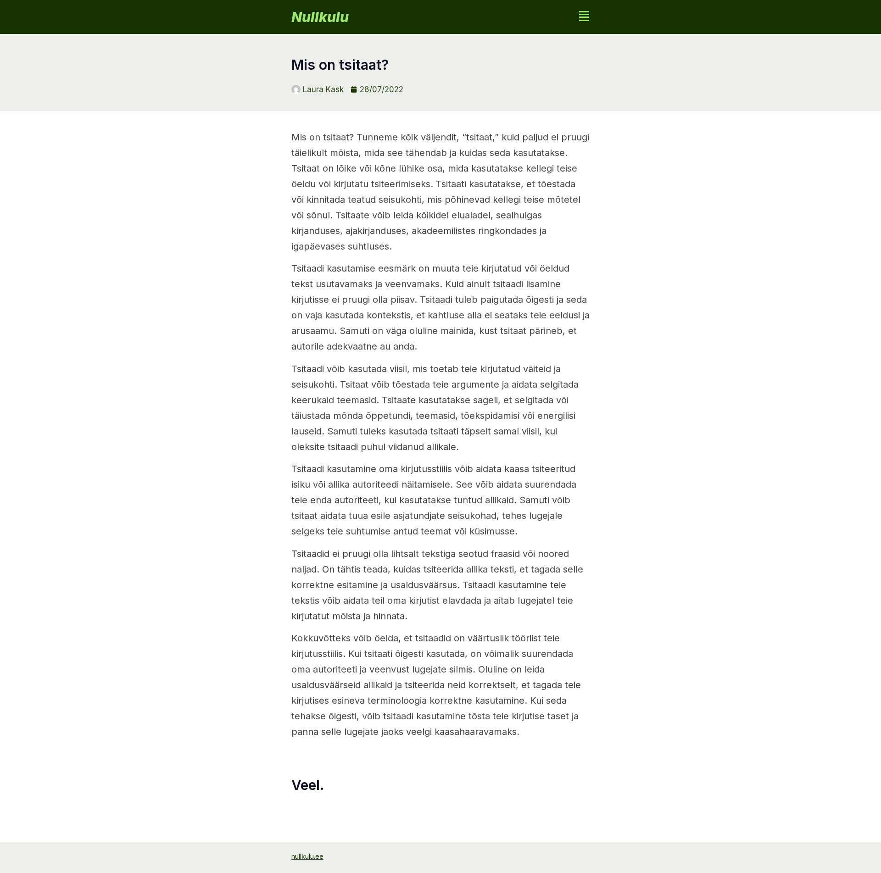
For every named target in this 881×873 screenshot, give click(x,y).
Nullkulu (320, 17)
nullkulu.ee (307, 856)
